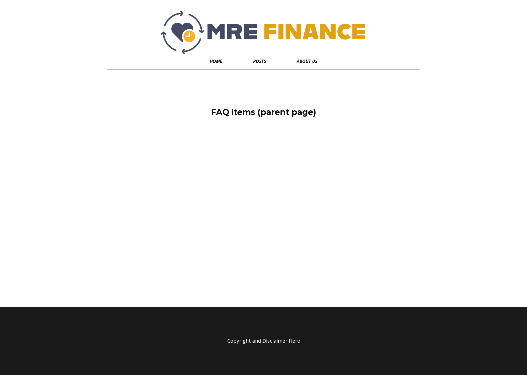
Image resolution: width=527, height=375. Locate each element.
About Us (307, 61)
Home (216, 61)
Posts (259, 61)
